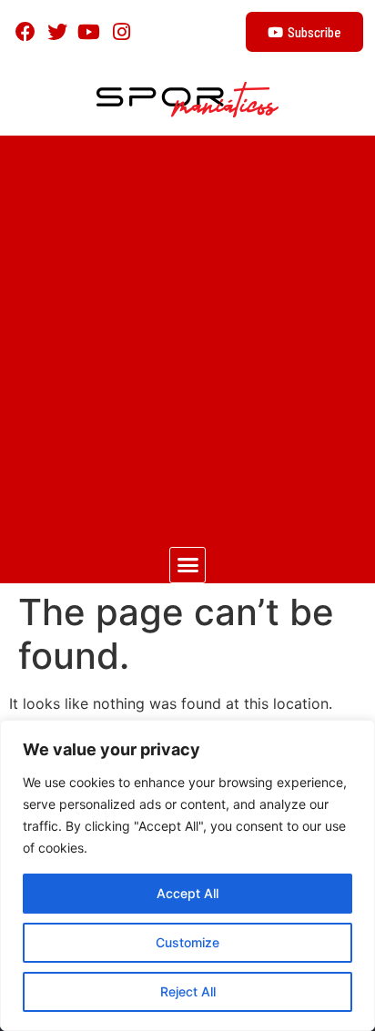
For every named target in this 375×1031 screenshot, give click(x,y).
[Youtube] (89, 31)
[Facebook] (25, 31)
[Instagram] (121, 31)
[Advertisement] (187, 332)
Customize (187, 942)
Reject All (188, 991)
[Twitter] (57, 31)
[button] (187, 565)
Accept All (187, 893)
